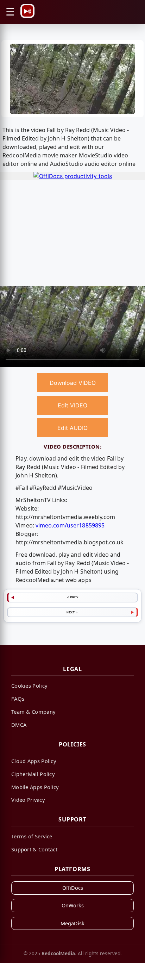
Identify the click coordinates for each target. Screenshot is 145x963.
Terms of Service (31, 836)
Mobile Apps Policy (35, 786)
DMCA (18, 724)
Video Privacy (28, 799)
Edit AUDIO (72, 427)
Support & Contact (34, 849)
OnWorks (73, 905)
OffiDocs (72, 887)
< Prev (72, 597)
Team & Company (33, 711)
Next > (72, 612)
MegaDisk (72, 923)
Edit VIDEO (72, 405)
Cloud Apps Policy (33, 760)
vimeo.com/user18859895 (70, 525)
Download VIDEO (73, 382)
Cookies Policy (29, 685)
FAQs (17, 698)
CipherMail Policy (33, 773)
